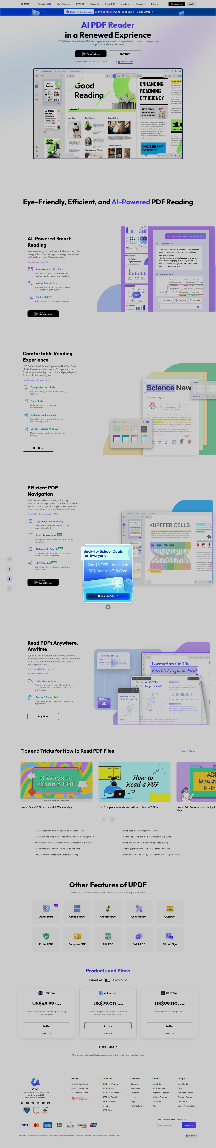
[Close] (108, 606)
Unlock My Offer (106, 596)
